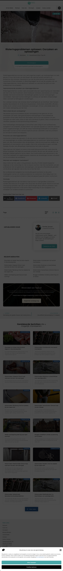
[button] (60, 550)
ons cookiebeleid (40, 557)
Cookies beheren (31, 567)
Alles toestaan (31, 562)
